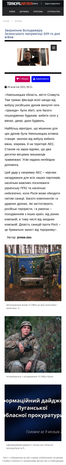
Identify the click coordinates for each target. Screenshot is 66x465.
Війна (12, 11)
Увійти (35, 3)
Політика (38, 11)
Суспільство (53, 11)
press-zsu (24, 237)
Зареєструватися (52, 3)
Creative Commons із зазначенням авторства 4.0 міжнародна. (33, 461)
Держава (24, 11)
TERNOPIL (19, 4)
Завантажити (42, 79)
